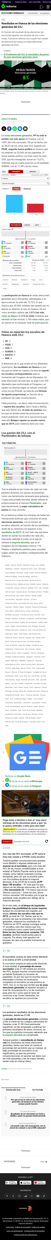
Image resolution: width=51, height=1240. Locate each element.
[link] (11, 1182)
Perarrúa (43, 695)
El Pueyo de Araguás (25, 672)
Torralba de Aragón (20, 699)
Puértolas (37, 657)
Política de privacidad (22, 1227)
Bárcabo (36, 695)
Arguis (18, 680)
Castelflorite (9, 703)
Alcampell (19, 599)
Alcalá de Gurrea (10, 653)
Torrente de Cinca (11, 584)
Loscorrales (27, 703)
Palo (43, 722)
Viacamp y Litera (35, 722)
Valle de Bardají (30, 718)
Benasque (19, 573)
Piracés (43, 703)
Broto (41, 603)
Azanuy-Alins (40, 668)
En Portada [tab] (37, 1090)
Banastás (42, 626)
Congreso (5, 189)
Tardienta (45, 584)
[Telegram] (20, 128)
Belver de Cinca (10, 580)
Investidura (44, 13)
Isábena (38, 649)
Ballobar (30, 588)
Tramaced (29, 695)
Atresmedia (25, 1208)
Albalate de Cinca (23, 584)
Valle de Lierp (9, 722)
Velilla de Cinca (20, 611)
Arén (29, 630)
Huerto (19, 653)
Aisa (29, 626)
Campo (28, 611)
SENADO (33, 171)
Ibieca (22, 695)
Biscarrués (40, 664)
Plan (33, 638)
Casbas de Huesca (11, 638)
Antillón (21, 683)
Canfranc (26, 599)
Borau (7, 710)
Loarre (7, 626)
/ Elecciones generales (24, 1069)
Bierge (28, 645)
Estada (7, 660)
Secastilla (31, 680)
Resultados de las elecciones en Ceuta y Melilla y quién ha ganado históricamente (27, 1115)
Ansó (43, 615)
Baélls (36, 706)
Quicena (21, 638)
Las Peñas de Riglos (34, 641)
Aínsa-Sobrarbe (10, 573)
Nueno (36, 603)
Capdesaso (30, 660)
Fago (6, 725)
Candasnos (30, 618)
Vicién (31, 687)
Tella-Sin (33, 653)
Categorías (9, 1161)
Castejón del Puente (12, 630)
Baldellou (39, 710)
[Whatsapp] (14, 128)
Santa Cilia (21, 645)
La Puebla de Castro (26, 615)
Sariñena (26, 284)
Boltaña (32, 584)
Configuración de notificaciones (25, 1235)
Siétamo (27, 596)
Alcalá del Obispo (41, 618)
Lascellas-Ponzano (39, 683)
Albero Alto (22, 691)
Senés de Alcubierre (21, 722)
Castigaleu (13, 710)
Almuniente (35, 611)
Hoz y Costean (30, 649)
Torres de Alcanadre (28, 710)
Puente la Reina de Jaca (18, 641)
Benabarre (25, 580)
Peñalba (45, 592)
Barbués (41, 706)
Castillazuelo (9, 676)
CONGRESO (16, 171)
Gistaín (20, 687)
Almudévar (42, 569)
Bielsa (11, 611)
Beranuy (34, 714)
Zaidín (26, 573)
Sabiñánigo (15, 284)
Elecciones (5, 1079)
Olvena (40, 714)
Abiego (38, 638)
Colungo (15, 691)
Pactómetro (33, 13)
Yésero (38, 718)
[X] (4, 128)
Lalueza (16, 588)
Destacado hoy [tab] (13, 1090)
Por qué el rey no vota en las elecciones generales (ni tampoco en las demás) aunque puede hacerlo (28, 1102)
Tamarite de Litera (38, 284)
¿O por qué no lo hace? (28, 1097)
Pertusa (44, 687)
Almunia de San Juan (12, 596)
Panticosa (23, 588)
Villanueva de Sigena (12, 622)
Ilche (33, 668)
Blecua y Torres (26, 668)
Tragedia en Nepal (21, 2)
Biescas (44, 573)
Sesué (26, 687)
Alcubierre (22, 618)
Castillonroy (23, 630)
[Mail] (25, 128)
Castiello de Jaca (37, 645)
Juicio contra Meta (35, 2)
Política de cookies (38, 1227)
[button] (47, 7)
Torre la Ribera (38, 699)
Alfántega (8, 691)
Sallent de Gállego (11, 576)
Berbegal (35, 626)
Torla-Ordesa (23, 634)
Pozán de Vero (19, 649)
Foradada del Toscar (39, 672)
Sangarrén (29, 657)
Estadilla (46, 588)
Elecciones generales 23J (28, 1123)
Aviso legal (10, 1227)
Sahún (16, 634)
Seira (25, 676)
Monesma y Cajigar (11, 718)
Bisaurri (7, 672)
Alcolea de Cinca (35, 580)
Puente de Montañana (12, 706)
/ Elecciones (11, 1069)
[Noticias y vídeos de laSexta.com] (4, 7)
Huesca (5, 280)
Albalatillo (22, 660)
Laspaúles (26, 653)
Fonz (36, 588)
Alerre (43, 657)
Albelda (33, 596)
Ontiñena (28, 607)
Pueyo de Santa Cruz (39, 630)
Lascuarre (14, 683)
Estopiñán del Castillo (12, 695)
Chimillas (15, 618)
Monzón (14, 280)
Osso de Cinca (10, 599)
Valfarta (21, 718)
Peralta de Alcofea (11, 603)
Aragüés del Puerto (33, 691)
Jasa (11, 699)
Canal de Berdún (21, 626)
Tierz (40, 588)
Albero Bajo (9, 687)
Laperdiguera (36, 703)
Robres (21, 607)
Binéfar (5, 284)
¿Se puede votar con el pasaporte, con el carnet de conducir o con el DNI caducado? (28, 1127)
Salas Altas (9, 634)
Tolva (15, 687)
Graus (5, 288)
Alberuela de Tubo (34, 634)
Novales (43, 676)
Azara (16, 676)
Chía (19, 710)
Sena (7, 611)
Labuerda (43, 680)
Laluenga (38, 660)
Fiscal (28, 622)
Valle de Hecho (10, 592)
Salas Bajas (16, 668)
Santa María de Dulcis (12, 664)
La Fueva (33, 599)
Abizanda (24, 680)
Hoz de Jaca (27, 714)
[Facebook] (9, 128)
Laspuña (28, 638)
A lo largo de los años (28, 1111)
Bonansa (30, 706)
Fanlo (7, 699)
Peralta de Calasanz (18, 657)
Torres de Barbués (11, 645)
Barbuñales (18, 703)
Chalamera (44, 691)
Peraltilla (8, 657)
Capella (12, 626)
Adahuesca (14, 660)
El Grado (8, 618)
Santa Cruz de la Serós (28, 664)
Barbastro (24, 280)
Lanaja (18, 580)
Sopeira (23, 706)
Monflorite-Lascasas (12, 615)
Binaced (37, 573)
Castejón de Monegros (39, 607)
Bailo (43, 638)
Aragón (16, 189)
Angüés (22, 622)
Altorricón (34, 576)
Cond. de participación (15, 1231)
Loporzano (8, 607)
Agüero (7, 683)
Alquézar (34, 622)
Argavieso (37, 687)
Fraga (33, 280)
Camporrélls (28, 683)
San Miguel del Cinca (35, 592)
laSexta (4, 1069)
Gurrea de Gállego (24, 576)
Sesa (21, 676)
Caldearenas (9, 649)
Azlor (37, 680)
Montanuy (40, 653)
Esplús (39, 596)
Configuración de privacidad (34, 1231)
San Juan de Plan (34, 676)
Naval (7, 641)
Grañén (31, 573)
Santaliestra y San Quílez (13, 714)
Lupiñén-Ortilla (42, 622)
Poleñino (8, 668)
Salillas (30, 699)
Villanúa (15, 607)
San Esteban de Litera (25, 603)
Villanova (14, 672)
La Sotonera (9, 588)
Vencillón (37, 615)
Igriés (22, 596)
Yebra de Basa (10, 680)
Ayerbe (38, 584)
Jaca (40, 280)
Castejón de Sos (21, 592)
